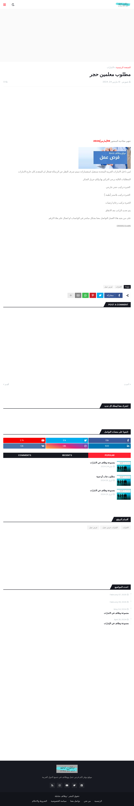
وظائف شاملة (61, 796)
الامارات (110, 67)
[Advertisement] (67, 35)
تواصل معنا (75, 801)
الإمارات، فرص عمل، (110, 527)
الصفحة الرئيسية (123, 67)
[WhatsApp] (85, 295)
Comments (24, 455)
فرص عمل (108, 287)
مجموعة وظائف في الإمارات (116, 623)
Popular (109, 455)
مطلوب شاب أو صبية (105, 476)
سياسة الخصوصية (59, 801)
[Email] (78, 295)
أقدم (7, 384)
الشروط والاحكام (39, 801)
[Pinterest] (93, 295)
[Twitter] (100, 295)
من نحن (87, 801)
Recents (67, 455)
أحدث (126, 384)
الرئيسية (98, 801)
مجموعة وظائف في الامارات (102, 462)
